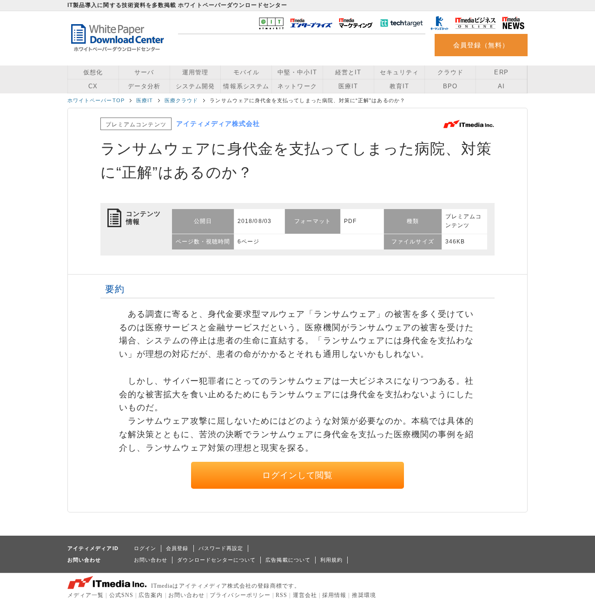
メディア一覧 (85, 595)
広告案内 (151, 595)
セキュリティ (399, 72)
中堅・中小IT (297, 72)
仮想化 (93, 72)
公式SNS (121, 595)
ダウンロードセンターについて (216, 560)
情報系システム (246, 86)
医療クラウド (181, 100)
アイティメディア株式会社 (218, 123)
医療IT (348, 86)
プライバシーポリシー (240, 595)
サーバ (144, 72)
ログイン (145, 548)
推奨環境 (364, 595)
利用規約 (331, 560)
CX (93, 86)
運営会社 (305, 595)
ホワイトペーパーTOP (96, 100)
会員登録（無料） (481, 45)
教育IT (399, 86)
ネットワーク (297, 86)
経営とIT (348, 72)
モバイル (246, 72)
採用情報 (334, 595)
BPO (450, 86)
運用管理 (195, 72)
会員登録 (177, 548)
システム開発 (195, 86)
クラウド (450, 72)
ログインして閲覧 (297, 475)
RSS (281, 595)
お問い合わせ (150, 560)
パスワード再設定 (221, 548)
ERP (501, 72)
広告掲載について (288, 560)
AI (501, 86)
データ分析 (144, 86)
